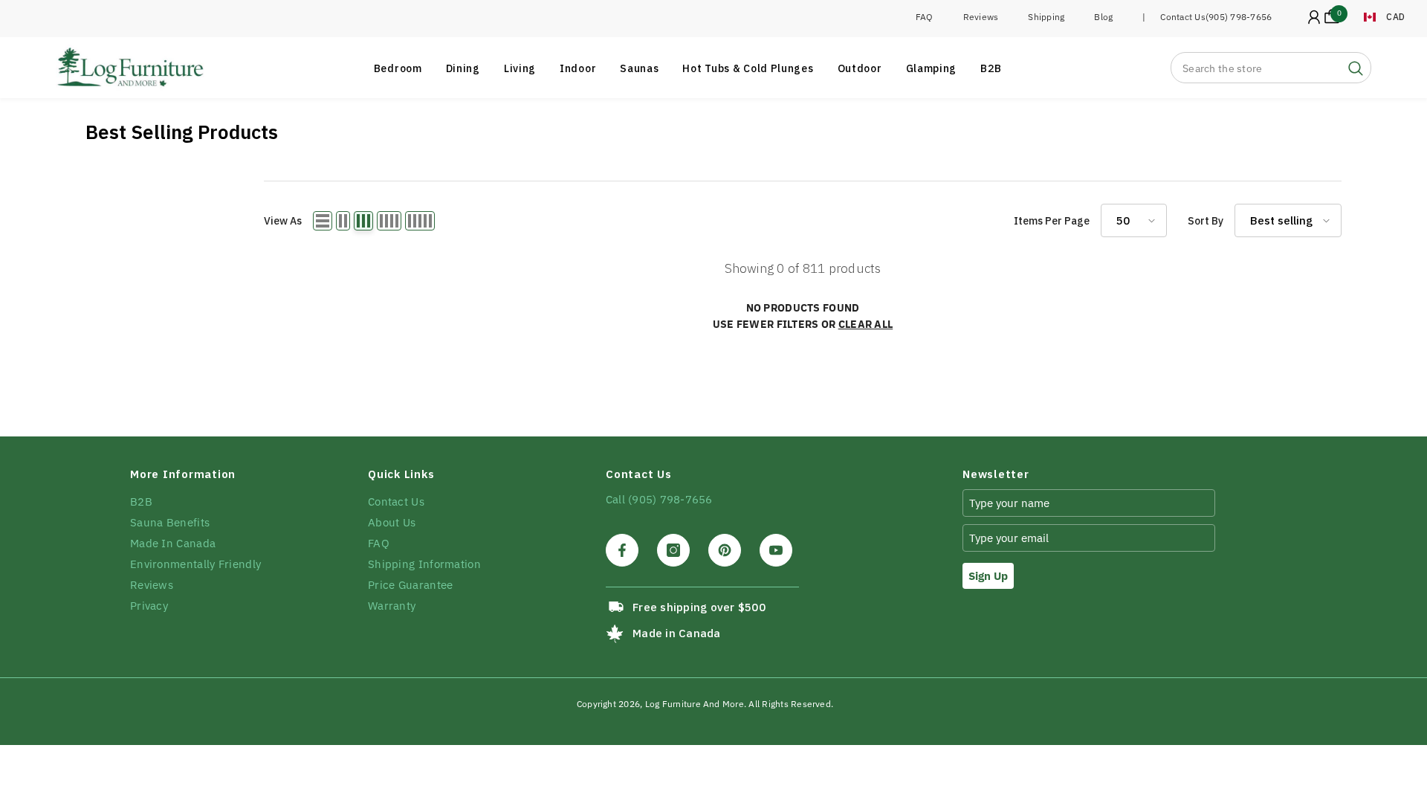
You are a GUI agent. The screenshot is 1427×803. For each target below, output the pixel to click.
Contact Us (1182, 16)
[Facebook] (622, 550)
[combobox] (1256, 68)
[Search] (1271, 67)
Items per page (1052, 221)
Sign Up (988, 576)
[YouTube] (776, 550)
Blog (1103, 16)
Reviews (981, 16)
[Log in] (1314, 17)
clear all (865, 324)
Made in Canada (676, 633)
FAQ (924, 16)
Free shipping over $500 (699, 607)
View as (283, 221)
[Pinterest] (724, 550)
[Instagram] (673, 550)
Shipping (1046, 16)
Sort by (1205, 221)
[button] (322, 220)
